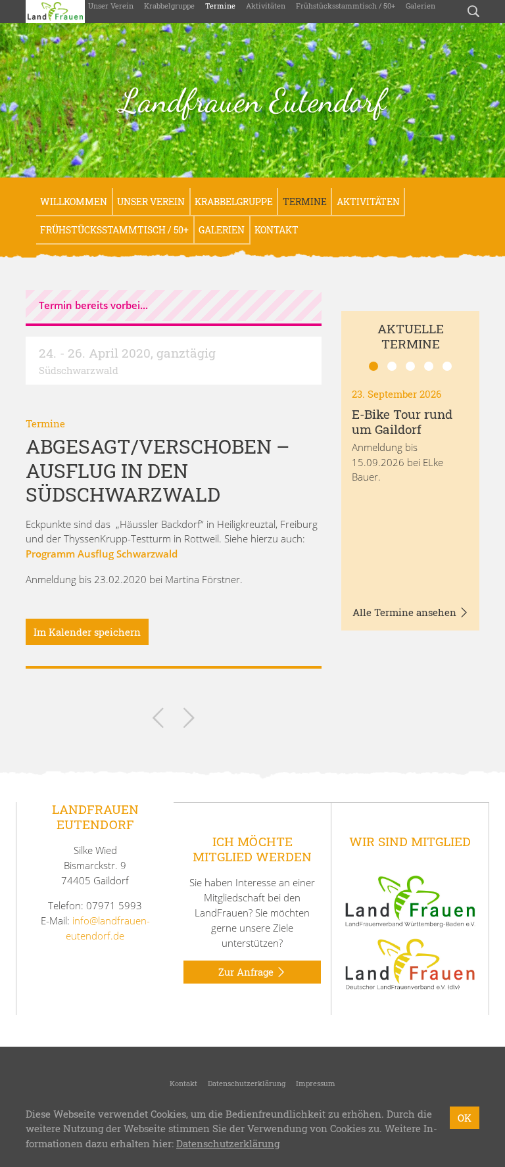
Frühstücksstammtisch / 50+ (345, 6)
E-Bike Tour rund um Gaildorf (402, 421)
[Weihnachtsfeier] (158, 720)
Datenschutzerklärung (246, 1083)
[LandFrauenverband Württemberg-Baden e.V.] (410, 900)
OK (464, 1117)
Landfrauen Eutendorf (253, 100)
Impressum (315, 1083)
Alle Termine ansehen (405, 612)
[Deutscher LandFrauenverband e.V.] (410, 963)
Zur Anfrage (247, 971)
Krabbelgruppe (169, 6)
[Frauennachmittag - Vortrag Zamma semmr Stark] (189, 720)
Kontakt (276, 230)
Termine (220, 6)
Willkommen (73, 201)
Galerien (420, 6)
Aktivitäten (265, 6)
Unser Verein (110, 6)
